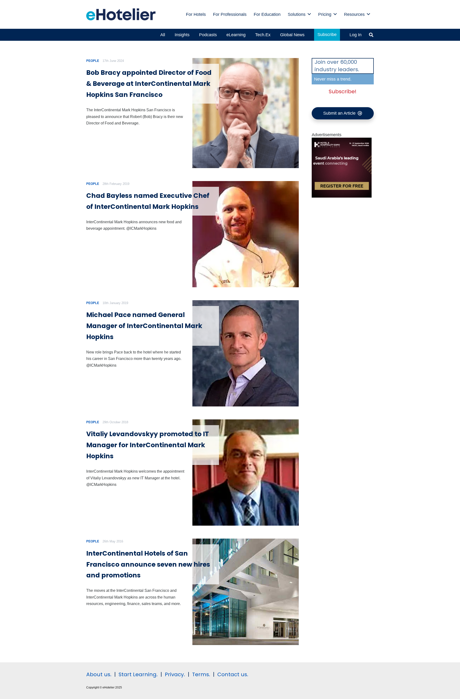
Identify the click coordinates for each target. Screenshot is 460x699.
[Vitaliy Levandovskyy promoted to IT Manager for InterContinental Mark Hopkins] (245, 472)
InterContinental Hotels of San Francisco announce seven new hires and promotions (148, 564)
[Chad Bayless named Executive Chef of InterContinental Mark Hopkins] (245, 234)
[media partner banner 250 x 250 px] (342, 196)
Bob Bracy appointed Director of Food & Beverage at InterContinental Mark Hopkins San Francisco (149, 83)
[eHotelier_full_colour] (120, 14)
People (92, 61)
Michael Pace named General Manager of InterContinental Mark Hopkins (144, 325)
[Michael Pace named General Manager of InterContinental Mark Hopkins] (245, 353)
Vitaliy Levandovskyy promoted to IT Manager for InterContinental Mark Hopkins (147, 444)
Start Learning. (137, 674)
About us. (98, 674)
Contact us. (232, 674)
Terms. (201, 674)
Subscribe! (342, 91)
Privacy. (175, 674)
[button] (309, 14)
